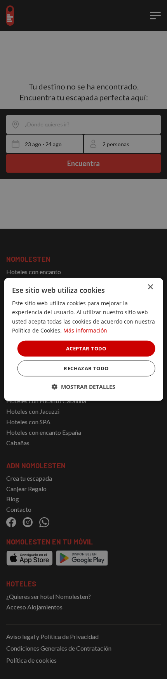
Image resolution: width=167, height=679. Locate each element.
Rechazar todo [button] (86, 368)
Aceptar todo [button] (86, 348)
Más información (85, 330)
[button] (83, 386)
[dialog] (83, 339)
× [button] (150, 287)
